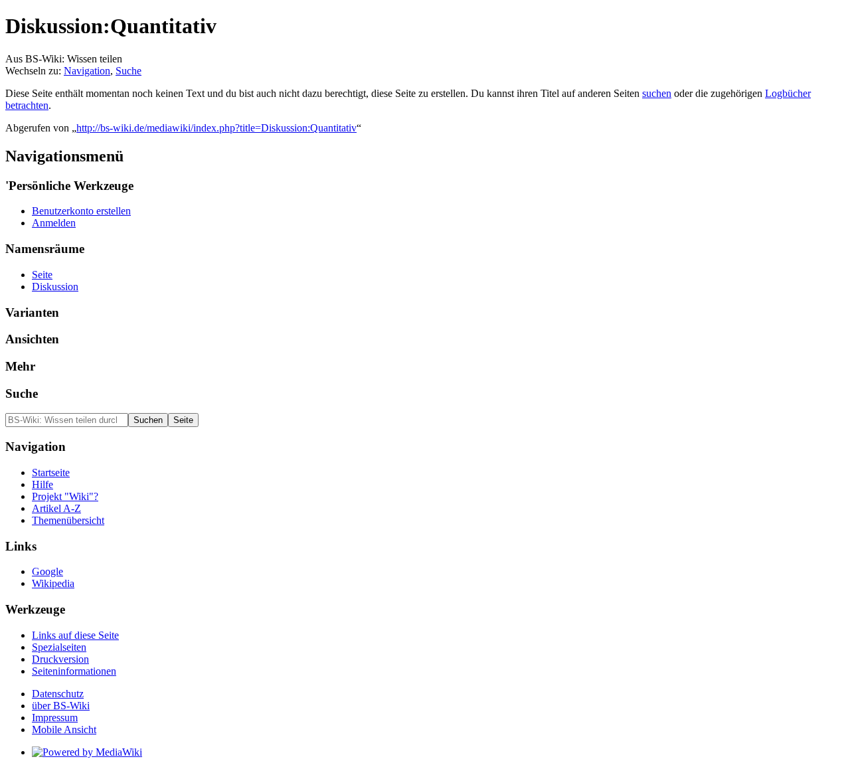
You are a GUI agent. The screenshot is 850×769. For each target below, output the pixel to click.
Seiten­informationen (74, 671)
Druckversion (60, 659)
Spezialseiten (59, 647)
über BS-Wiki (61, 705)
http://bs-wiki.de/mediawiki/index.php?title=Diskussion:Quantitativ (216, 127)
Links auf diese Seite (75, 635)
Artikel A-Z (56, 508)
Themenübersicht (68, 520)
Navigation (87, 70)
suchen (656, 93)
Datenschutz (58, 693)
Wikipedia (53, 583)
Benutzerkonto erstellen (81, 210)
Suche (128, 70)
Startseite (51, 472)
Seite (42, 274)
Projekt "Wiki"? (65, 496)
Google (47, 571)
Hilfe (42, 484)
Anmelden (54, 222)
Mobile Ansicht (64, 729)
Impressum (55, 717)
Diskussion (55, 286)
